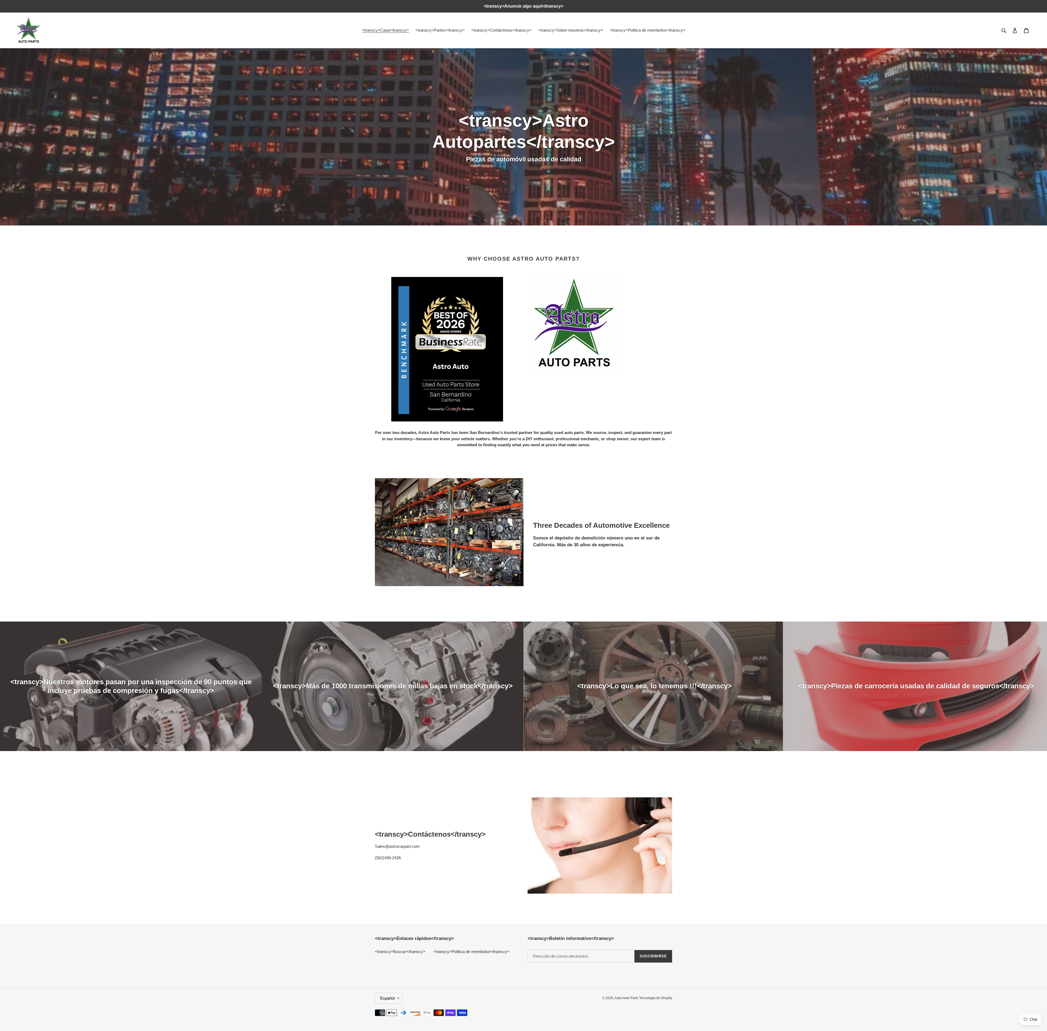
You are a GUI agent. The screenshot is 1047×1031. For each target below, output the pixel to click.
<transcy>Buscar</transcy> (400, 951)
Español (387, 998)
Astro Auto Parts (626, 998)
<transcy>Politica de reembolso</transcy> (471, 951)
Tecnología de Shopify (655, 998)
